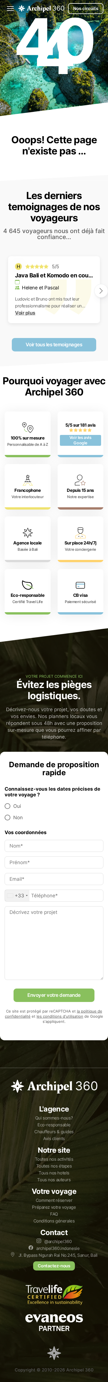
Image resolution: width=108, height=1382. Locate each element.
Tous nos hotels (54, 1172)
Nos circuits (85, 8)
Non (18, 817)
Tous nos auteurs (54, 1179)
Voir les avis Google (80, 440)
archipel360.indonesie (57, 1248)
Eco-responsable (54, 1124)
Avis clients (54, 1138)
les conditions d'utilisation (60, 1016)
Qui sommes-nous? (54, 1117)
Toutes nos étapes (54, 1166)
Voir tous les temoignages (54, 344)
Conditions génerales (54, 1220)
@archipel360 (57, 1241)
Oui (17, 806)
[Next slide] (101, 291)
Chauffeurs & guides (54, 1131)
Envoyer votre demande (54, 995)
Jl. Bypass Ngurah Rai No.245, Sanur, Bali (57, 1255)
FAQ (54, 1214)
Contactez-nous (54, 1265)
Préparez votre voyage (54, 1207)
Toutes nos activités (54, 1159)
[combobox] (17, 895)
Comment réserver (54, 1200)
